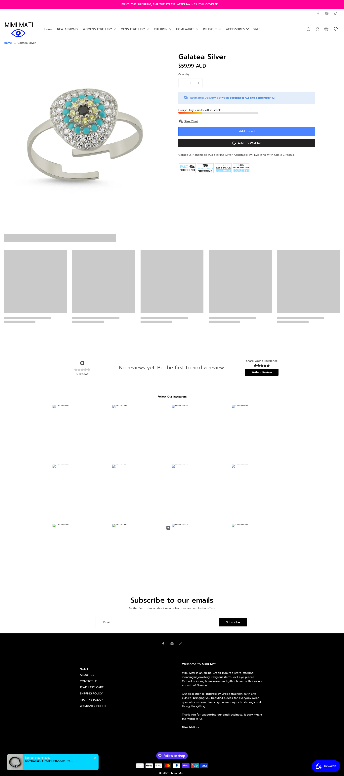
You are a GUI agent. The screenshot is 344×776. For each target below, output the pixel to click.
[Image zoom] (85, 134)
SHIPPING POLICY (91, 693)
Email (106, 622)
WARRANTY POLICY (93, 706)
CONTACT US (88, 681)
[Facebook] (318, 13)
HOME (84, 669)
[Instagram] (326, 13)
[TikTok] (335, 13)
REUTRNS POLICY (91, 700)
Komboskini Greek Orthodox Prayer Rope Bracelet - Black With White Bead (50, 761)
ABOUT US (87, 675)
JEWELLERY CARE (92, 687)
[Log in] (317, 29)
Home (8, 43)
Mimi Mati (177, 773)
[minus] (183, 83)
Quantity (184, 74)
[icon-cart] (326, 29)
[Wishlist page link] (336, 29)
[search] (308, 29)
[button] (246, 131)
